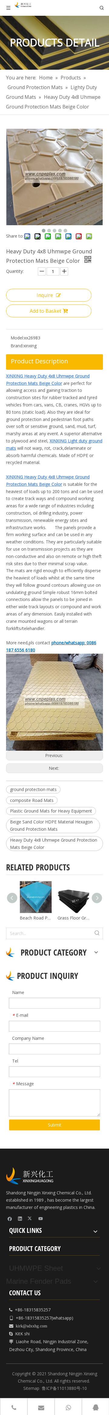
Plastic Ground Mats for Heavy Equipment (51, 811)
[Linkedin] (20, 1218)
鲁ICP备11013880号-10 (64, 1388)
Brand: (17, 346)
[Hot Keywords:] (97, 933)
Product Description (39, 361)
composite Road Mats (32, 800)
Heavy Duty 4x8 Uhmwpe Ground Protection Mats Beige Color (53, 843)
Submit (54, 1125)
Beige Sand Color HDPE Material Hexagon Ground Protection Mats (51, 825)
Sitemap (31, 1388)
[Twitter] (30, 1218)
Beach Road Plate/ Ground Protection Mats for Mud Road (35, 918)
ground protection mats (33, 789)
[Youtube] (41, 1218)
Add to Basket (45, 311)
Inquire (45, 295)
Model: (17, 338)
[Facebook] (10, 1218)
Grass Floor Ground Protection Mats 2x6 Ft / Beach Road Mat (73, 918)
